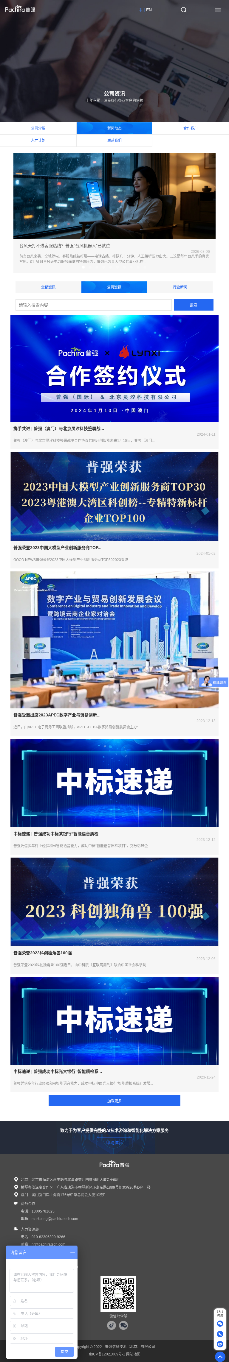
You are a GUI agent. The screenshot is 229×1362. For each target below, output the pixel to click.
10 (144, 267)
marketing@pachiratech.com (55, 1219)
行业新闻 (180, 287)
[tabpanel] (114, 213)
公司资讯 (114, 287)
